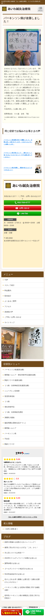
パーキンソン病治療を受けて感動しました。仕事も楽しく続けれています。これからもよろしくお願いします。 (18, 142)
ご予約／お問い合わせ (12, 317)
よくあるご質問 (10, 301)
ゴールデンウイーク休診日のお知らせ (18, 569)
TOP (6, 280)
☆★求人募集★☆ (11, 529)
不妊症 (7, 439)
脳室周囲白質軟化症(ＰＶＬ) (15, 423)
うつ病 (7, 401)
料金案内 (7, 290)
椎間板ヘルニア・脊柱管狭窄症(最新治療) (20, 375)
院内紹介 (7, 296)
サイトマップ (9, 322)
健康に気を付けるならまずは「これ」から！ (21, 547)
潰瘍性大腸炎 (9, 417)
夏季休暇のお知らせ (12, 563)
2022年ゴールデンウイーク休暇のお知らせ (20, 558)
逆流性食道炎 (9, 396)
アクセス (7, 306)
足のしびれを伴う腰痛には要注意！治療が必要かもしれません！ (22, 580)
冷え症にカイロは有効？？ (14, 553)
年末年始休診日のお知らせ (14, 574)
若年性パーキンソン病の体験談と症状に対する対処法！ (22, 597)
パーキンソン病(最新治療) (14, 370)
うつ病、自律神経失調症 (13, 412)
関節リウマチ (9, 444)
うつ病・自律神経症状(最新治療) (16, 385)
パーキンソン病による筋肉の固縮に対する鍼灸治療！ (22, 588)
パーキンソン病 (10, 433)
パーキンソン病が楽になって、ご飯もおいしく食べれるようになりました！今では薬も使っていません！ (18, 155)
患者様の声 (8, 312)
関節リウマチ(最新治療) (13, 380)
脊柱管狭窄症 (9, 407)
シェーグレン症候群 (12, 391)
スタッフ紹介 (9, 285)
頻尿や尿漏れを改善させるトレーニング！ (20, 542)
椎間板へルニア (10, 428)
